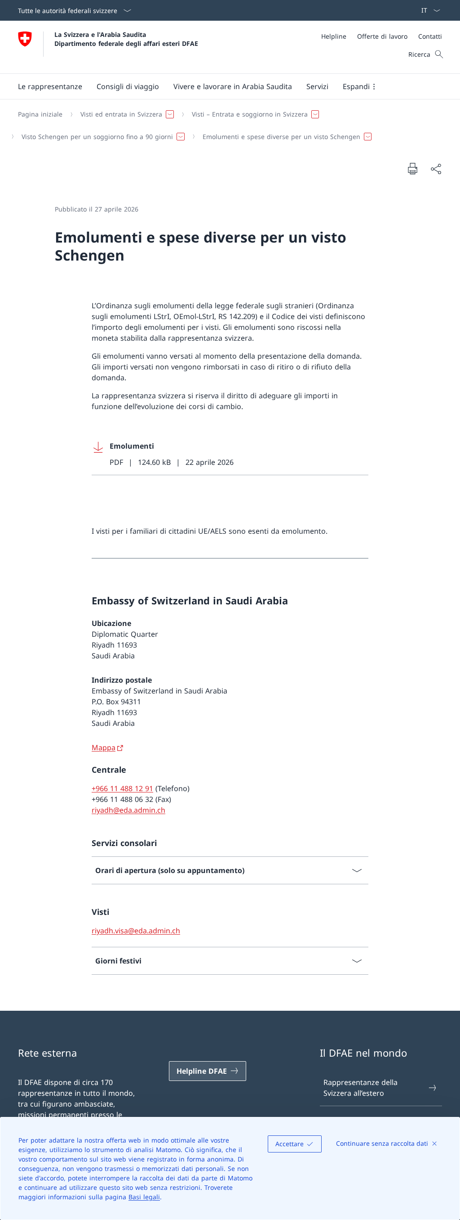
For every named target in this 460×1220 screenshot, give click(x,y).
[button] (50, 86)
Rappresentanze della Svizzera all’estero (360, 1087)
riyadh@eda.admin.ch (128, 810)
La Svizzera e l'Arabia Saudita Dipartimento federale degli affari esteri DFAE (126, 38)
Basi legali (144, 1197)
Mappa (103, 747)
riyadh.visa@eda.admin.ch (136, 931)
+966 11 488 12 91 (122, 788)
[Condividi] (435, 168)
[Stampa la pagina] (412, 168)
